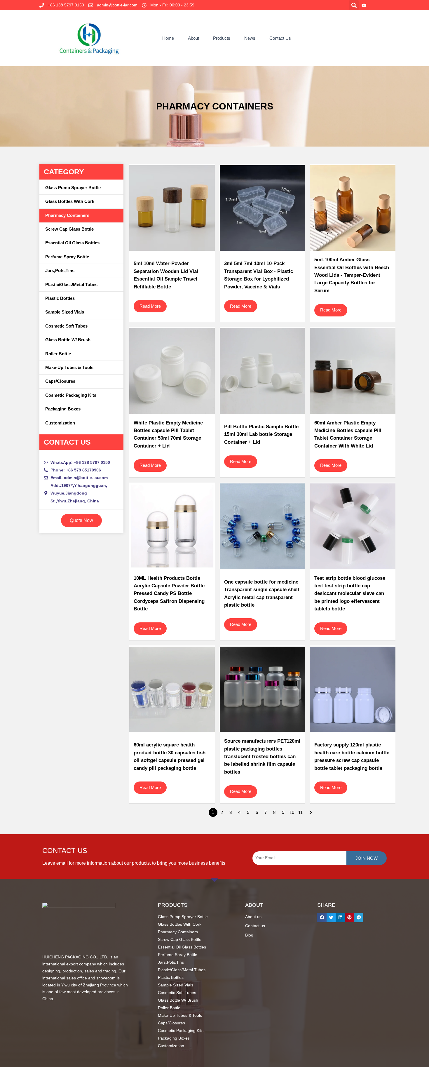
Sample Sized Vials (64, 311)
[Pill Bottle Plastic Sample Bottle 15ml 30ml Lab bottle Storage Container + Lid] (262, 371)
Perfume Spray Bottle (67, 256)
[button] (354, 5)
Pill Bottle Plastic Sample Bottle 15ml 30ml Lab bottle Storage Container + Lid (261, 434)
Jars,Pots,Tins (59, 270)
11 (300, 812)
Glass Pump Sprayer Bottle (73, 187)
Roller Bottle (58, 353)
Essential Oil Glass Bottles (72, 242)
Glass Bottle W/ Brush (67, 339)
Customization (60, 422)
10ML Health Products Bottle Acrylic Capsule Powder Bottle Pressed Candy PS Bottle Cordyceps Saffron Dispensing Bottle (169, 593)
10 (292, 812)
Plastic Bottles (60, 298)
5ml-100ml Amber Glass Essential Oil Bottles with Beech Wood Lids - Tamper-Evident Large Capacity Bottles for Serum (351, 275)
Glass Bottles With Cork (69, 201)
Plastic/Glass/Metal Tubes (71, 284)
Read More (150, 306)
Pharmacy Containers (67, 215)
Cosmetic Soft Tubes (66, 325)
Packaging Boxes (63, 408)
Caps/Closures (60, 381)
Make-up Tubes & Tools (69, 367)
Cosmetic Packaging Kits (70, 395)
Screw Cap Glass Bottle (69, 229)
